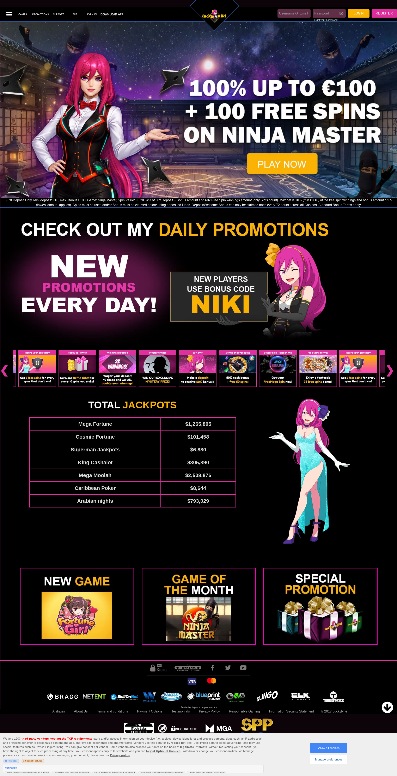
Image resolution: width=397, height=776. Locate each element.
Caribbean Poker (95, 488)
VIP (75, 14)
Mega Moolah (95, 475)
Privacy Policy (209, 711)
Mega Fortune (95, 424)
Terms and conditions (112, 711)
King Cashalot (95, 462)
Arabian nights (95, 501)
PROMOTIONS (40, 14)
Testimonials (180, 711)
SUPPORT (58, 14)
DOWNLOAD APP (112, 14)
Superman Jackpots (95, 449)
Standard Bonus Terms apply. (339, 205)
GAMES (22, 14)
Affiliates (58, 711)
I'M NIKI (92, 14)
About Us (81, 711)
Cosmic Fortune (95, 437)
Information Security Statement (291, 711)
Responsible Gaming (244, 711)
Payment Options (149, 711)
